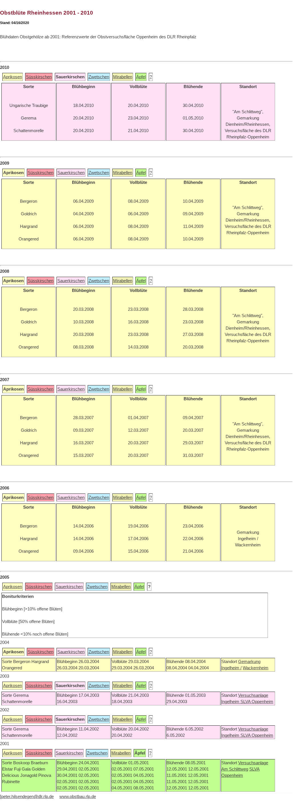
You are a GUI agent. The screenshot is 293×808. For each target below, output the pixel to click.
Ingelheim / (231, 668)
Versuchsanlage (253, 695)
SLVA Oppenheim (256, 701)
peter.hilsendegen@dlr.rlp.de (27, 796)
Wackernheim (255, 668)
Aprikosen (12, 77)
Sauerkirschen (71, 172)
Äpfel (141, 77)
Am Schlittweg (234, 769)
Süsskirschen (39, 77)
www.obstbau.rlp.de (77, 796)
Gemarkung (249, 661)
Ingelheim (230, 701)
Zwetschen (99, 77)
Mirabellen (122, 77)
